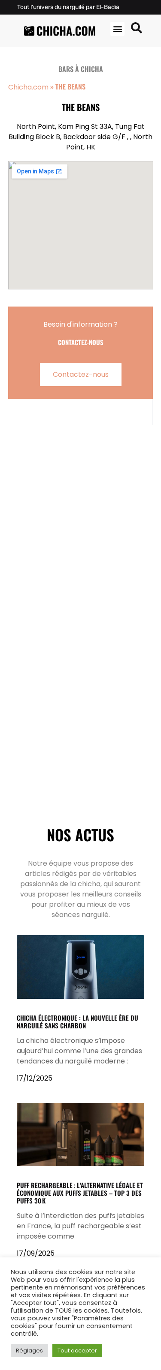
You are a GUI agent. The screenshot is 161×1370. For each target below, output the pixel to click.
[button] (117, 29)
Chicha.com (28, 87)
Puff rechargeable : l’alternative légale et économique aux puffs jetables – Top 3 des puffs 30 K (80, 1192)
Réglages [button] (29, 1350)
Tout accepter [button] (77, 1350)
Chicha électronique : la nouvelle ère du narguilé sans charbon (77, 1021)
